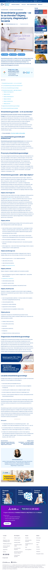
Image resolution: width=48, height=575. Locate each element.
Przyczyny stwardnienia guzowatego (10, 88)
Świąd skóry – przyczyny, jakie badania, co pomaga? (41, 62)
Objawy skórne (7, 94)
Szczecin (38, 549)
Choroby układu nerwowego (16, 9)
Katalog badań (17, 542)
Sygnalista (5, 549)
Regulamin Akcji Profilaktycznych (6, 541)
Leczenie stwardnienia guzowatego (10, 108)
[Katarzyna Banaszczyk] (2, 24)
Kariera (4, 551)
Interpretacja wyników (17, 556)
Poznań (37, 542)
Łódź (37, 544)
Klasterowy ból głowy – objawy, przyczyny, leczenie (40, 51)
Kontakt (26, 537)
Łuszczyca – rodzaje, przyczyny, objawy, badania (41, 42)
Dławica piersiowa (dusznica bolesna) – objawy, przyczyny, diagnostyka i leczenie (8, 443)
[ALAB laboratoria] (6, 562)
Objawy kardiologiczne (9, 96)
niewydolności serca (10, 265)
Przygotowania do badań (29, 544)
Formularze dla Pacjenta (17, 549)
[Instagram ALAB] (8, 554)
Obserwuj (41, 10)
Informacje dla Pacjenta (28, 541)
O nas (4, 537)
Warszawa (38, 537)
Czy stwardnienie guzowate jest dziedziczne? (12, 85)
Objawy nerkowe (7, 99)
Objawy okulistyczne (8, 101)
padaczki (9, 198)
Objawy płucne (7, 103)
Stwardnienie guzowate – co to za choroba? (12, 83)
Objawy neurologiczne (9, 92)
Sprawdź (7, 523)
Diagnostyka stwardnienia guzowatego (11, 106)
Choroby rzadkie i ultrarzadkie (18, 133)
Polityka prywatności (7, 543)
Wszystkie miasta (40, 553)
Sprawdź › (40, 1)
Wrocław (38, 540)
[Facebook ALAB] (3, 554)
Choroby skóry (4, 9)
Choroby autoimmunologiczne (40, 40)
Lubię (37, 10)
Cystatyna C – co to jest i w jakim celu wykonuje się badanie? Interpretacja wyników (26, 443)
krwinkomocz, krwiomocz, (8, 278)
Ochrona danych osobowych (6, 546)
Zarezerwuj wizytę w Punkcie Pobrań (18, 552)
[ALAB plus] (14, 562)
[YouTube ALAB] (5, 554)
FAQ (26, 547)
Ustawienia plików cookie (18, 545)
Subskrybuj (45, 10)
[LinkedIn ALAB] (7, 554)
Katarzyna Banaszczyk (10, 24)
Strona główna (28, 549)
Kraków (37, 547)
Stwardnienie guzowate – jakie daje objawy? (12, 90)
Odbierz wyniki (17, 537)
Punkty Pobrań (17, 540)
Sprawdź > (4, 502)
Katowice (38, 551)
